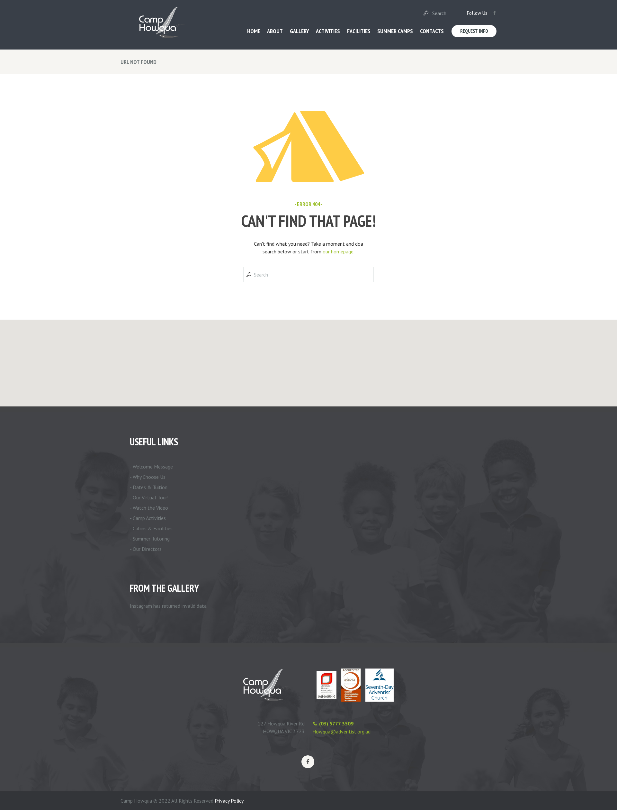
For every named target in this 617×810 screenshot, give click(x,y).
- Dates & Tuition (148, 487)
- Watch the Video (149, 508)
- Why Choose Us (147, 477)
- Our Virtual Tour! (149, 497)
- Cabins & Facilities (151, 528)
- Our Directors (146, 549)
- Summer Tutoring (150, 538)
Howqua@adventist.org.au (341, 731)
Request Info (474, 31)
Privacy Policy (229, 800)
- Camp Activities (148, 518)
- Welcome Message (151, 466)
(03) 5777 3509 (336, 723)
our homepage (338, 251)
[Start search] (425, 13)
